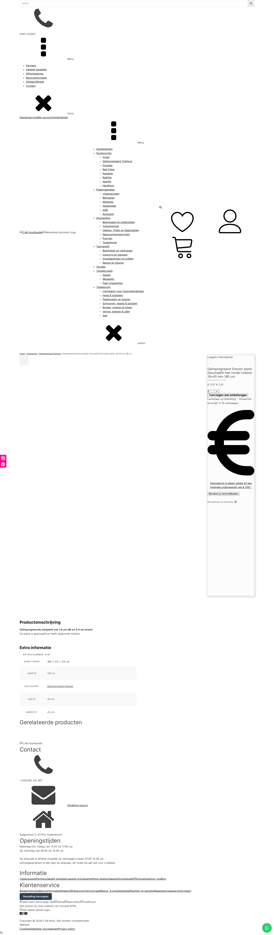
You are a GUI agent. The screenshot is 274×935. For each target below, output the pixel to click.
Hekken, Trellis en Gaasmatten (121, 230)
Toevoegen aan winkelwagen (228, 395)
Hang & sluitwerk (113, 295)
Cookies (24, 928)
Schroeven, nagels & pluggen (120, 303)
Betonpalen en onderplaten (119, 222)
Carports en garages (115, 254)
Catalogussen (28, 878)
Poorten (107, 238)
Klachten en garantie (142, 890)
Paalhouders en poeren (116, 299)
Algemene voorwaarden (43, 928)
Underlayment (111, 193)
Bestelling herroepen (35, 896)
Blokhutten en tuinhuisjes (117, 250)
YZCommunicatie (41, 924)
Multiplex (108, 201)
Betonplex (109, 197)
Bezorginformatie (36, 77)
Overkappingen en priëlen (118, 258)
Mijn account (44, 117)
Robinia (107, 177)
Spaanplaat (109, 205)
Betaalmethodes (29, 890)
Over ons (155, 878)
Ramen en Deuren (113, 262)
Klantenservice (28, 117)
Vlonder (101, 266)
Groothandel (124, 878)
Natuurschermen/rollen (116, 234)
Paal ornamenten (113, 283)
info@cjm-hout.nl (77, 805)
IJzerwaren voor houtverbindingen (123, 291)
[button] (24, 360)
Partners (31, 65)
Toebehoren (110, 242)
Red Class (108, 169)
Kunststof (108, 214)
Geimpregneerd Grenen (60, 686)
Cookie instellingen (31, 916)
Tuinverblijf (102, 246)
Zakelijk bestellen (36, 69)
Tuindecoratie (104, 270)
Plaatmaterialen (105, 189)
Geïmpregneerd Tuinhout (117, 161)
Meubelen (108, 279)
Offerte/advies (34, 73)
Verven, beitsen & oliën (116, 311)
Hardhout (108, 185)
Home (22, 353)
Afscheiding (103, 218)
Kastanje (108, 173)
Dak (105, 315)
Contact (31, 85)
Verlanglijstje (60, 117)
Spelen (107, 275)
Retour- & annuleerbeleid (115, 890)
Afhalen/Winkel (35, 81)
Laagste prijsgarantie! (80, 878)
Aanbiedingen (104, 149)
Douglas (107, 165)
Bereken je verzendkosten (223, 493)
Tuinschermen (111, 226)
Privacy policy (66, 928)
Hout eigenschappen (105, 878)
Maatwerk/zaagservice (168, 890)
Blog (163, 878)
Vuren (106, 157)
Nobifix (107, 181)
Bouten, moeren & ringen (117, 307)
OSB (105, 210)
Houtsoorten (103, 153)
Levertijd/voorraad (89, 890)
